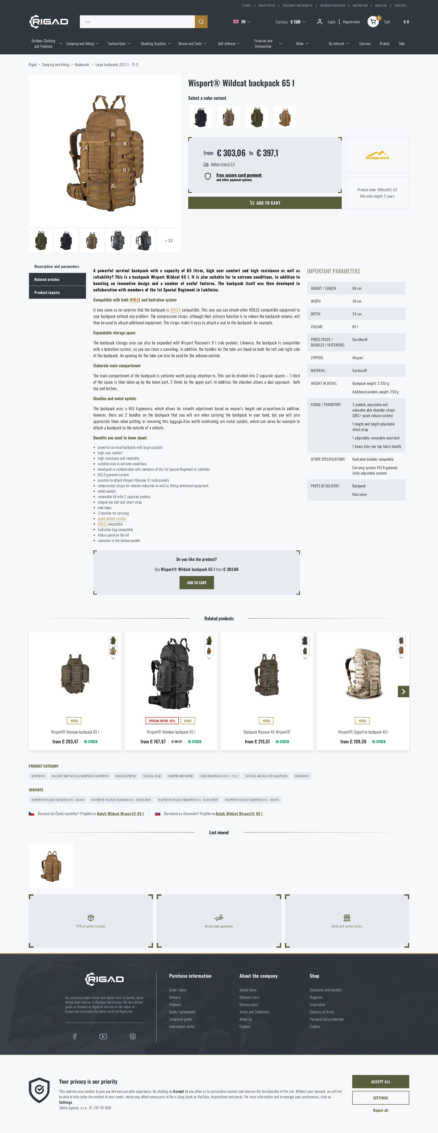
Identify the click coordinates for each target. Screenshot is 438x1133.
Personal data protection (327, 1019)
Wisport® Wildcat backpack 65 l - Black (57, 800)
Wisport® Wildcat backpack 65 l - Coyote (252, 800)
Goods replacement (182, 1011)
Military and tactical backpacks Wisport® (80, 776)
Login (331, 21)
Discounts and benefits (298, 5)
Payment (175, 1004)
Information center (332, 5)
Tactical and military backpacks (266, 776)
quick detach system (112, 518)
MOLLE (135, 300)
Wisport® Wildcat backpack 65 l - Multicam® (121, 800)
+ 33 (169, 240)
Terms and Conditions (255, 1011)
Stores (246, 5)
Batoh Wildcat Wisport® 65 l (120, 813)
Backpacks (82, 64)
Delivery (174, 997)
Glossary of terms (322, 1011)
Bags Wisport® (126, 776)
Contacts (401, 5)
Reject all (380, 1110)
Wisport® (38, 776)
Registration (351, 21)
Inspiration (360, 5)
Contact (245, 1026)
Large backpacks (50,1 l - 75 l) (117, 64)
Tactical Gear (152, 776)
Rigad (33, 64)
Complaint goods (180, 1019)
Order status (266, 5)
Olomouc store (249, 997)
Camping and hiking (56, 64)
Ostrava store (249, 1004)
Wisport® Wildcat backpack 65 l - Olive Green (188, 800)
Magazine (381, 5)
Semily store (248, 990)
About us (246, 1019)
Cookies (315, 1026)
